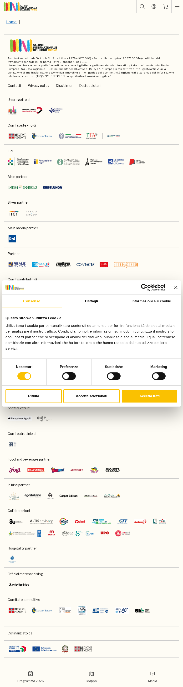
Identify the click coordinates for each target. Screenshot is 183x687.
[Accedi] (154, 6)
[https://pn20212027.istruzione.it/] (18, 648)
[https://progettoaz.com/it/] (90, 495)
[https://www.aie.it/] (100, 610)
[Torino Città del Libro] (12, 110)
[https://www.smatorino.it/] (41, 264)
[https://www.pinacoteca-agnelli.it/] (20, 418)
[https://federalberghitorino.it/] (12, 559)
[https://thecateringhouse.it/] (14, 495)
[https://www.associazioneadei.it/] (64, 610)
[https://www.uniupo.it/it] (104, 533)
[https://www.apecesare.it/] (76, 470)
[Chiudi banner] (176, 287)
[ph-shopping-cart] (165, 6)
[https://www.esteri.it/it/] (89, 136)
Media (152, 681)
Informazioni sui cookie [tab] (151, 301)
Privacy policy (38, 85)
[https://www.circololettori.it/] (32, 110)
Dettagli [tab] (91, 301)
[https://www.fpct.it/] (55, 110)
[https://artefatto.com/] (19, 584)
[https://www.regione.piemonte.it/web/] (17, 136)
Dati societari (90, 85)
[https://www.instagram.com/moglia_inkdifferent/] (51, 533)
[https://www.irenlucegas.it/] (14, 213)
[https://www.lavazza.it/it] (63, 264)
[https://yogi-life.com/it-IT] (15, 470)
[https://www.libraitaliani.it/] (122, 610)
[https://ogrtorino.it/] (44, 418)
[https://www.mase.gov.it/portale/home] (25, 533)
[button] (142, 6)
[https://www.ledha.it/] (159, 521)
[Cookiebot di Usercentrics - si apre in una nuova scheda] (144, 287)
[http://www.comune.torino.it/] (42, 136)
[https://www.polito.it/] (78, 533)
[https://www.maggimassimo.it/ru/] (112, 495)
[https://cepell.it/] (137, 161)
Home (11, 22)
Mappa (91, 681)
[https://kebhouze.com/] (58, 470)
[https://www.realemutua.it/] (17, 264)
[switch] (69, 376)
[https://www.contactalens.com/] (85, 264)
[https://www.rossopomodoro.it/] (36, 470)
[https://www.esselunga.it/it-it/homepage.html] (52, 187)
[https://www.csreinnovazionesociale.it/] (101, 521)
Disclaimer (64, 85)
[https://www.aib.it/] (82, 610)
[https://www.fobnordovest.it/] (68, 161)
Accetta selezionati (91, 396)
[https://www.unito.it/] (123, 533)
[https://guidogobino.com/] (126, 264)
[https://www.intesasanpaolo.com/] (23, 187)
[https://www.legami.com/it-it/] (104, 264)
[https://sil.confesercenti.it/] (142, 610)
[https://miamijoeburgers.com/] (94, 470)
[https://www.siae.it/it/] (13, 444)
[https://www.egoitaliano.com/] (33, 495)
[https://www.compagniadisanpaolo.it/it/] (18, 161)
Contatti (14, 85)
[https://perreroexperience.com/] (50, 495)
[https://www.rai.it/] (12, 238)
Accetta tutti (149, 396)
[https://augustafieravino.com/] (112, 470)
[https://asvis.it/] (63, 521)
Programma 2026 (30, 681)
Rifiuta (33, 396)
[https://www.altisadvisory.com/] (41, 521)
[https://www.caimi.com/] (80, 521)
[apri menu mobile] (177, 6)
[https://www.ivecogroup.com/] (31, 213)
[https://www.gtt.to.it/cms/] (122, 521)
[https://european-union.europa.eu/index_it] (44, 648)
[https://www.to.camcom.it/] (93, 161)
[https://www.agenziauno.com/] (16, 521)
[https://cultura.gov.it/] (116, 161)
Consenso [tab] (31, 301)
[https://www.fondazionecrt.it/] (42, 161)
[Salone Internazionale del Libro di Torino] (20, 6)
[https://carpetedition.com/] (69, 495)
